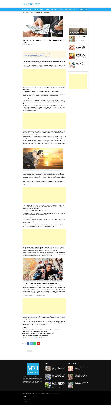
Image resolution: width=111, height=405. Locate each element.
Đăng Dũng (79, 48)
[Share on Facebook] (28, 343)
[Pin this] (38, 343)
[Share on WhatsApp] (34, 343)
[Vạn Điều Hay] (31, 4)
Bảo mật (25, 401)
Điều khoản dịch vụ (27, 399)
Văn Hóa (26, 9)
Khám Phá (60, 9)
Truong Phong (56, 370)
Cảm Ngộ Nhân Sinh (34, 9)
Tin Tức (74, 9)
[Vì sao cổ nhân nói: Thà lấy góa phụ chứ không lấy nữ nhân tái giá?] (72, 39)
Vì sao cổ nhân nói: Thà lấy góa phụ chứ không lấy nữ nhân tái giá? (81, 38)
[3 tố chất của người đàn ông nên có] (72, 65)
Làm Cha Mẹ (53, 9)
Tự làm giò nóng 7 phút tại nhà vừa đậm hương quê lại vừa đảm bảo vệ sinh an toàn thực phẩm (81, 375)
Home (23, 12)
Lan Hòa (74, 33)
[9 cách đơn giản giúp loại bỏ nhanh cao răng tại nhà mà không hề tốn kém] (72, 47)
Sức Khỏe (47, 9)
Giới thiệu (25, 396)
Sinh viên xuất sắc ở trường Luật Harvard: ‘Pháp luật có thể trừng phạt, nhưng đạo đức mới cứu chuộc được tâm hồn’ (81, 55)
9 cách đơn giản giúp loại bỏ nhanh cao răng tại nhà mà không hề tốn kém (81, 46)
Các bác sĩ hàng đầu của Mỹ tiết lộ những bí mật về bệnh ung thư (37, 337)
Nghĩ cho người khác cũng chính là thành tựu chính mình (35, 331)
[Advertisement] (44, 77)
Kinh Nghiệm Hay (67, 9)
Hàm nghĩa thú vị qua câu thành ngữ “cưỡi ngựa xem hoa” (35, 335)
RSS (24, 398)
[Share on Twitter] (31, 343)
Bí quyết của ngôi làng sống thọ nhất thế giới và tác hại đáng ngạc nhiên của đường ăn (41, 329)
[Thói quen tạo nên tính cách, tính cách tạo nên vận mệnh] (70, 385)
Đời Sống (42, 9)
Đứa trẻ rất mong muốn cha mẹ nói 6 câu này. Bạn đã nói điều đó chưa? (38, 333)
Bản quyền (25, 402)
